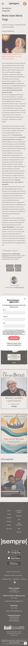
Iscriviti (14, 338)
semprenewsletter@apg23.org (14, 345)
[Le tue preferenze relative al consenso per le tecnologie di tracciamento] (25, 643)
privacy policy (20, 330)
